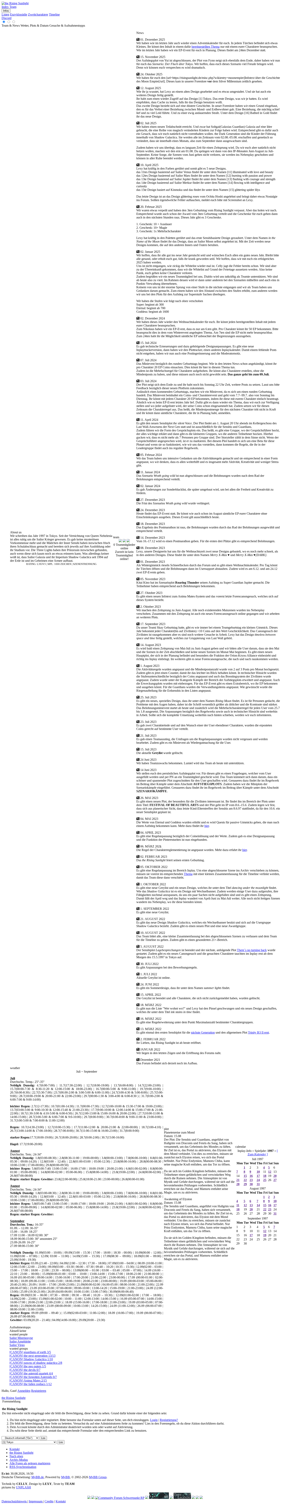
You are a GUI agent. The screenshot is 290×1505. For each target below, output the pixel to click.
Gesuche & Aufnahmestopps (67, 25)
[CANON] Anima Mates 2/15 (28, 1380)
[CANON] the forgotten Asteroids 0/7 (33, 1377)
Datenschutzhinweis (14, 1501)
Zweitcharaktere (38, 14)
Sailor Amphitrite (20, 1341)
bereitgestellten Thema (206, 46)
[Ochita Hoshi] (146, 1497)
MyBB (65, 1477)
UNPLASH (23, 1487)
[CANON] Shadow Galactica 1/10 (31, 1359)
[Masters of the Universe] (171, 1497)
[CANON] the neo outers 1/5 (27, 1366)
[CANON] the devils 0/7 (24, 1370)
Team (12, 6)
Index (5, 6)
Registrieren (38, 1390)
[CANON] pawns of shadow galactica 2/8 (35, 1362)
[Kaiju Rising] (159, 1497)
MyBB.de (37, 1477)
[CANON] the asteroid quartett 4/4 (31, 1373)
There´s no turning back (252, 950)
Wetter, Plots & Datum (35, 25)
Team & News (11, 25)
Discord (6, 18)
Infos (6, 10)
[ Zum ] (263, 1152)
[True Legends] (182, 1497)
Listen (5, 14)
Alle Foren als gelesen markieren (29, 1463)
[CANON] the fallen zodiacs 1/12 (30, 1384)
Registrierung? (169, 1420)
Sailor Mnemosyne (21, 1338)
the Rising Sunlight (13, 1398)
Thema (188, 874)
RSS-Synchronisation (22, 1467)
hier (206, 826)
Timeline (54, 14)
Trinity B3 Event (258, 1032)
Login (154, 1420)
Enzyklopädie (18, 14)
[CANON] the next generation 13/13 (32, 1355)
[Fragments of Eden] (92, 1497)
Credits (49, 1501)
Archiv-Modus (18, 1459)
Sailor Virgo (17, 1345)
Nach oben (16, 1456)
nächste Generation (203, 1032)
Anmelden (23, 1390)
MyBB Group (98, 1477)
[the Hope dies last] (89, 1497)
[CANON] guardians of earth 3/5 (30, 1352)
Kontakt (14, 1449)
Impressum (36, 1501)
